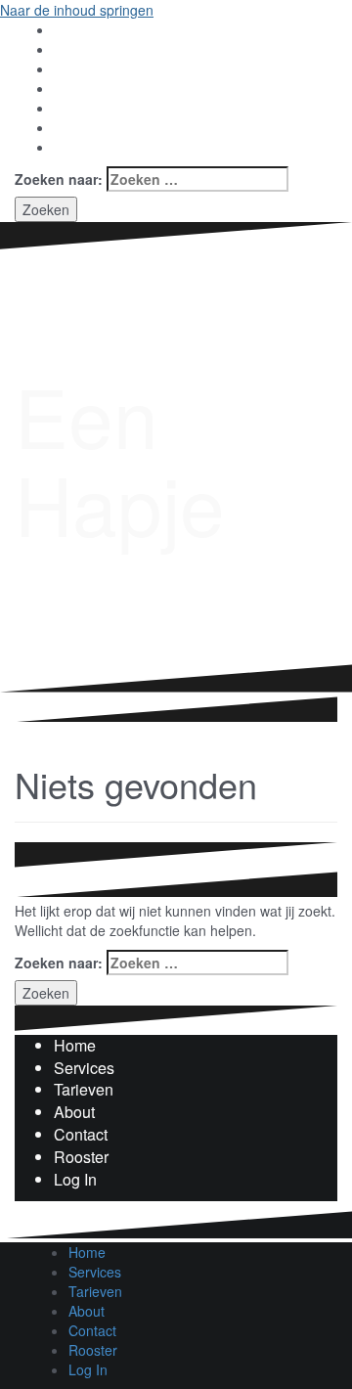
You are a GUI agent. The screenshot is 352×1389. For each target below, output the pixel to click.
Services (84, 1067)
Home (75, 1045)
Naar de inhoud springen (77, 10)
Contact (81, 1134)
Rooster (81, 1156)
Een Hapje (120, 458)
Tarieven (83, 1089)
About (74, 1111)
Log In (75, 1179)
